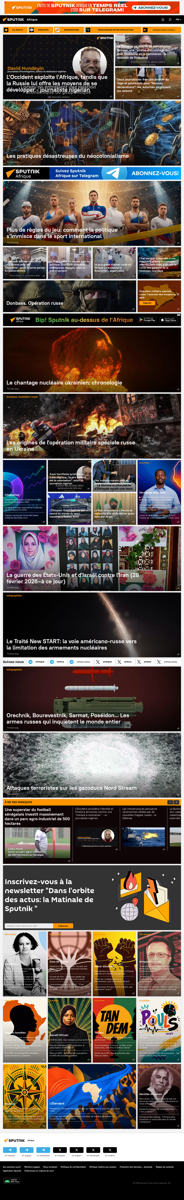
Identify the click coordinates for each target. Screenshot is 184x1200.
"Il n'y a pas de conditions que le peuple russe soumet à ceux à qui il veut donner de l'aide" (158, 1045)
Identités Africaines (150, 1094)
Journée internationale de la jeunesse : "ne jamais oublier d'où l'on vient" (159, 1054)
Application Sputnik (12, 1170)
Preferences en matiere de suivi (39, 1170)
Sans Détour (12, 964)
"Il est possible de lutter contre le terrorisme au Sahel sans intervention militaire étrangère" (156, 968)
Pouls (142, 1027)
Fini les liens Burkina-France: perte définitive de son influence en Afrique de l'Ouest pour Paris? (158, 507)
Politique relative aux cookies (102, 1167)
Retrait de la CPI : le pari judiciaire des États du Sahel (112, 1054)
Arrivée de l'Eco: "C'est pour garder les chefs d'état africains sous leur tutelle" (67, 977)
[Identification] (163, 19)
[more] (111, 96)
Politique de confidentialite (73, 1167)
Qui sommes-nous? (12, 1167)
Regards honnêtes (15, 1032)
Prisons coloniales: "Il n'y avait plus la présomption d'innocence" (67, 1046)
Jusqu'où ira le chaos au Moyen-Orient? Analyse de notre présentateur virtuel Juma (159, 516)
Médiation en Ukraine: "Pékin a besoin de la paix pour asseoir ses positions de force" (159, 988)
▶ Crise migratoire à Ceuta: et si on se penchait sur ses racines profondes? (157, 498)
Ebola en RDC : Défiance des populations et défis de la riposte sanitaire (68, 1054)
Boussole (24, 1096)
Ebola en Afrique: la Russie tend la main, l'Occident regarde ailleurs (23, 1046)
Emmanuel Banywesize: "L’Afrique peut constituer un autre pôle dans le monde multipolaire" (157, 1119)
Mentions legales (32, 1167)
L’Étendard (92, 1096)
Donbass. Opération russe (69, 296)
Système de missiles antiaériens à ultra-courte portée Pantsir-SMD (23, 500)
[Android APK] (12, 1181)
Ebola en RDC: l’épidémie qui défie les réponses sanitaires (22, 1109)
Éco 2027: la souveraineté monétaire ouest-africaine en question (21, 1054)
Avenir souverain (104, 966)
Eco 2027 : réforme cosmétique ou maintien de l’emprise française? (21, 1038)
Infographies (12, 494)
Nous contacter (50, 1167)
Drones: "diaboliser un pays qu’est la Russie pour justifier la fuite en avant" (22, 977)
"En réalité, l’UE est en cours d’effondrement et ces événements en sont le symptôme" (159, 979)
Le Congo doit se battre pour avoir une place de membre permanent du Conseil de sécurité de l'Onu (82, 1117)
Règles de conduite (165, 1167)
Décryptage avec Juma (152, 492)
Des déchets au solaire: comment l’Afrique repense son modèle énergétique (114, 972)
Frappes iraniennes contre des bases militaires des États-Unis (21, 516)
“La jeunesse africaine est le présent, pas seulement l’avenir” (113, 988)
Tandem (98, 1032)
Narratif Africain (69, 1030)
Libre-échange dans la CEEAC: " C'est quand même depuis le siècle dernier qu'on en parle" (69, 986)
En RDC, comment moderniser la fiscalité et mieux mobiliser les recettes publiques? (24, 1117)
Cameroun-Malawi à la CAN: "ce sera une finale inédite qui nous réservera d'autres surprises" (68, 968)
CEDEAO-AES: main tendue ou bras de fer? (69, 1040)
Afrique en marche (150, 961)
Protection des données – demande (136, 1167)
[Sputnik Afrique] (14, 22)
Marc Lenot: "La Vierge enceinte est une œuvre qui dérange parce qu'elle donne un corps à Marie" (158, 1101)
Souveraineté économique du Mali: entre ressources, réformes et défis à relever (113, 1046)
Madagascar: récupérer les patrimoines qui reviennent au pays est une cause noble (85, 1109)
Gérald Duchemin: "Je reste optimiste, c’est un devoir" (157, 1110)
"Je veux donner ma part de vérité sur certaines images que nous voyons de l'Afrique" (156, 1035)
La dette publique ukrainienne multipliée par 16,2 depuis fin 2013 (23, 508)
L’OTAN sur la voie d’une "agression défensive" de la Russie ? (21, 969)
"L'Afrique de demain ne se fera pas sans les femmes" (113, 1038)
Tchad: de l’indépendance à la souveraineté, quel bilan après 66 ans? (112, 980)
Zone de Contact (59, 961)
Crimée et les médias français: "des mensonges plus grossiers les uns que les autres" (24, 986)
